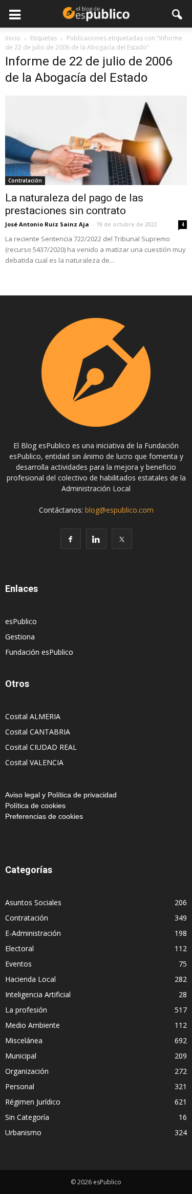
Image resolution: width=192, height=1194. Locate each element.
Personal (19, 1086)
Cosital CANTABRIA (37, 732)
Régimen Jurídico (32, 1102)
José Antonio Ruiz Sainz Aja (47, 224)
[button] (177, 14)
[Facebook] (70, 539)
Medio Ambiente (32, 1025)
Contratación (25, 180)
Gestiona (20, 636)
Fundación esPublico (39, 652)
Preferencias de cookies (44, 816)
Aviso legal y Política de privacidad (61, 795)
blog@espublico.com (119, 510)
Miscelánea (23, 1040)
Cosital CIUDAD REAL (41, 747)
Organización (27, 1071)
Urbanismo (23, 1132)
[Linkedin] (96, 539)
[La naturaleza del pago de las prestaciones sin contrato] (96, 140)
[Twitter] (122, 539)
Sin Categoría (27, 1117)
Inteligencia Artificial (38, 994)
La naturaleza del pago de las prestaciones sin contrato (74, 204)
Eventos (18, 964)
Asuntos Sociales (33, 902)
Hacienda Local (30, 979)
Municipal (20, 1056)
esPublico (21, 621)
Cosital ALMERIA (32, 716)
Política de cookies (35, 805)
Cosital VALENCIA (34, 762)
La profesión (26, 1010)
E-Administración (33, 933)
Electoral (19, 948)
